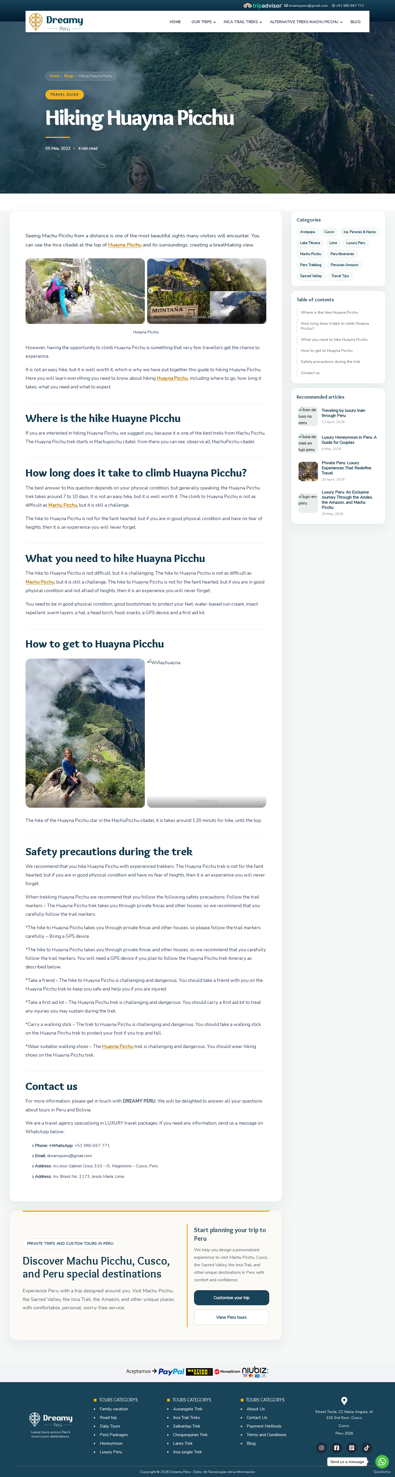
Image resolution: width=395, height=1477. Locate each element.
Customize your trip (232, 1298)
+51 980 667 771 (350, 5)
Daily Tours (110, 1426)
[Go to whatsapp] (382, 1461)
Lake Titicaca (310, 243)
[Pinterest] (351, 1448)
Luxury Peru (355, 243)
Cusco (329, 232)
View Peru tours (231, 1317)
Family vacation (114, 1409)
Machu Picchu (40, 582)
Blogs (69, 76)
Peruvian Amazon (344, 265)
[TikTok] (366, 1448)
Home (54, 76)
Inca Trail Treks (186, 1418)
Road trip (108, 1418)
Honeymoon (111, 1443)
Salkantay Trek (186, 1426)
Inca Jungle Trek (187, 1452)
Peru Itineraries (342, 254)
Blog (251, 1443)
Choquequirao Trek (190, 1435)
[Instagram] (321, 1448)
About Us (256, 1409)
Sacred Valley (311, 276)
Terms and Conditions (266, 1435)
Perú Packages (114, 1435)
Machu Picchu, (62, 505)
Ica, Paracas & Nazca (360, 232)
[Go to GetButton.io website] (382, 1471)
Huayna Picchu (124, 244)
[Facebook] (336, 1448)
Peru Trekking (310, 265)
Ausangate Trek (188, 1409)
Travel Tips (340, 276)
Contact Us (257, 1418)
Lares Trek (183, 1443)
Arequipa (307, 232)
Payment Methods (264, 1426)
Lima (333, 243)
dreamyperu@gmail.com (308, 5)
